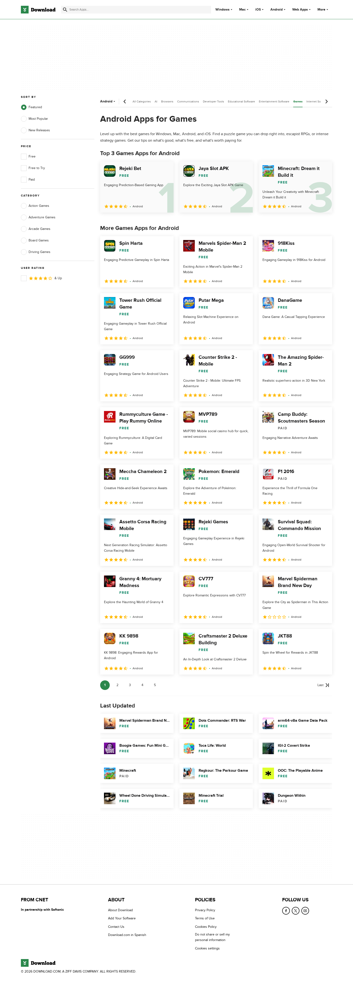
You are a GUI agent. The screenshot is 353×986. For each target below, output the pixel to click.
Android (276, 9)
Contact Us (116, 927)
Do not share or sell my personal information (212, 937)
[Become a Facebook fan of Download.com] (286, 911)
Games (298, 101)
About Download (120, 910)
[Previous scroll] (125, 101)
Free (32, 156)
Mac (242, 9)
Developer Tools (213, 101)
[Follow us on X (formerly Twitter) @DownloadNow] (295, 911)
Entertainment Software (274, 101)
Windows (222, 9)
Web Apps (300, 9)
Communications (188, 101)
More (321, 9)
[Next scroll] (326, 101)
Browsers (167, 101)
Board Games (39, 240)
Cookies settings (207, 948)
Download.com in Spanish (127, 935)
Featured (35, 107)
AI (156, 101)
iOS (258, 9)
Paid (32, 179)
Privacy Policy (205, 910)
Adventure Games (42, 217)
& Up (58, 278)
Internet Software (317, 101)
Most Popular (38, 119)
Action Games (39, 206)
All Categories (142, 101)
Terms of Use (205, 918)
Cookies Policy (206, 927)
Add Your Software (122, 918)
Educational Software (241, 101)
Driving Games (39, 252)
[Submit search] (65, 9)
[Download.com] (38, 9)
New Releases (39, 130)
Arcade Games (39, 229)
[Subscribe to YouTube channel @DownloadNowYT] (305, 911)
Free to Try (37, 168)
